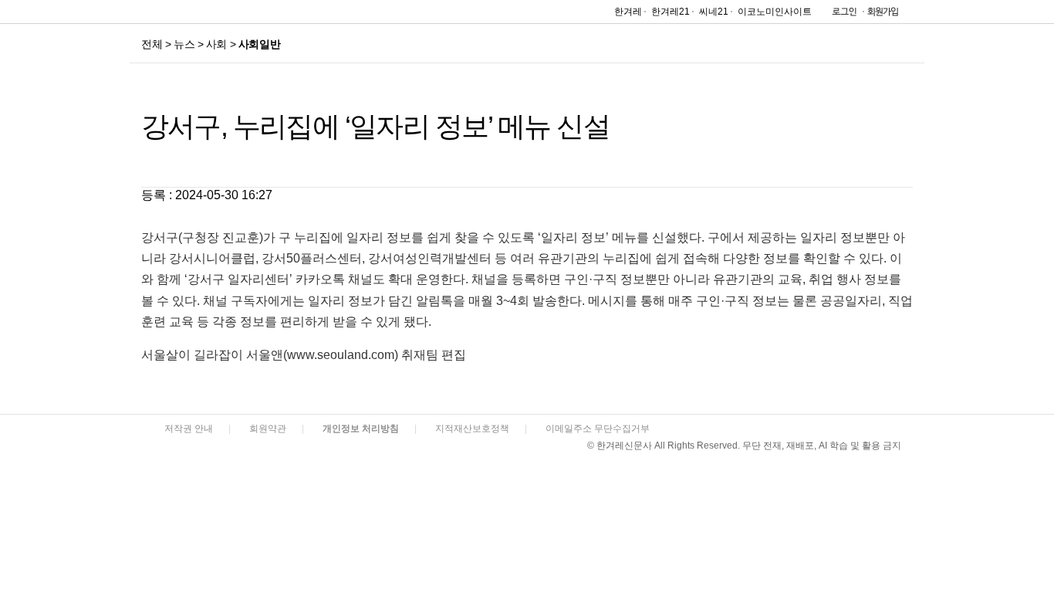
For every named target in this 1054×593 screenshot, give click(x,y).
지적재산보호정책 (472, 428)
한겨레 (628, 11)
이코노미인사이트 (775, 11)
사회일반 (259, 44)
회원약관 (267, 428)
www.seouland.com (340, 354)
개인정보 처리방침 (361, 428)
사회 (216, 44)
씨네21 (713, 11)
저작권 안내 (188, 428)
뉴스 (184, 44)
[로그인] (840, 15)
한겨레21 (670, 11)
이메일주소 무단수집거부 (598, 428)
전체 (151, 44)
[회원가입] (882, 15)
